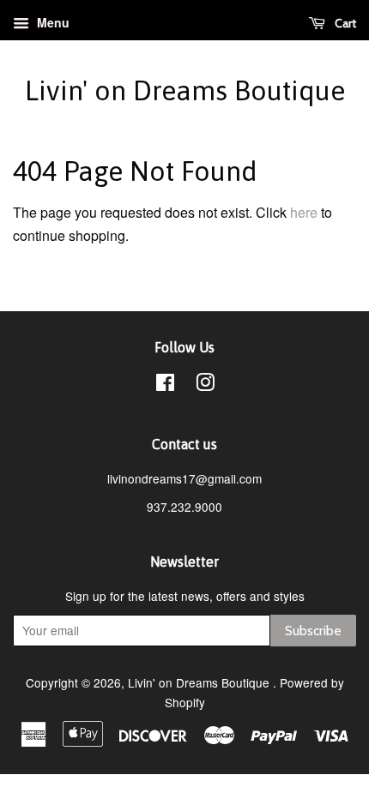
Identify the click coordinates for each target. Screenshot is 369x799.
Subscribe (313, 630)
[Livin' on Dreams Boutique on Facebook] (165, 384)
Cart (344, 23)
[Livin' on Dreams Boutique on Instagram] (205, 384)
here (304, 212)
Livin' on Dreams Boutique (185, 90)
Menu (51, 22)
